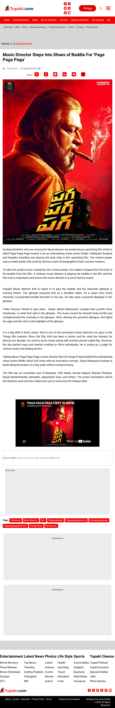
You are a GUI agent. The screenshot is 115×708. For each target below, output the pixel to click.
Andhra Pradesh (80, 20)
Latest (49, 662)
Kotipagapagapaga (98, 520)
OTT (2, 681)
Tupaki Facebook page (28, 458)
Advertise (25, 698)
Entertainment (21, 20)
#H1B (24, 27)
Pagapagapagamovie (76, 520)
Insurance (80, 681)
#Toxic (71, 27)
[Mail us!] (69, 12)
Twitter (57, 458)
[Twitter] (46, 74)
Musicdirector (31, 520)
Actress (49, 667)
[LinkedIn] (64, 74)
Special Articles (99, 671)
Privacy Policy (37, 698)
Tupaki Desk (12, 68)
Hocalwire (75, 698)
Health (61, 662)
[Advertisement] (57, 494)
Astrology (63, 667)
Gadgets (79, 667)
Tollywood (15, 520)
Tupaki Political (99, 662)
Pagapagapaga (55, 520)
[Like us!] (65, 3)
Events (49, 671)
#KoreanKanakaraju (37, 27)
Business (79, 671)
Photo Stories (98, 681)
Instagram (44, 458)
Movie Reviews (48, 20)
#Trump (80, 27)
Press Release (8, 667)
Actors (49, 681)
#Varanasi (8, 27)
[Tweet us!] (69, 3)
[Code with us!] (65, 12)
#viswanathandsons (57, 27)
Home (7, 20)
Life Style (65, 656)
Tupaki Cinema (102, 656)
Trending (29, 667)
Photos (63, 20)
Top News (30, 662)
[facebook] (36, 74)
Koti (43, 520)
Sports (79, 656)
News (35, 20)
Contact (16, 698)
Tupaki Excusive (99, 667)
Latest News (34, 656)
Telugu (87, 8)
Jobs (93, 676)
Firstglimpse (36, 525)
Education (63, 676)
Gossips (4, 676)
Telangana (98, 20)
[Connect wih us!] (69, 8)
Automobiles (81, 662)
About (8, 698)
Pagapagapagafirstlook (15, 525)
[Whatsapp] (55, 74)
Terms (49, 698)
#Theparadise (91, 27)
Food (60, 681)
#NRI (17, 27)
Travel (61, 671)
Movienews (51, 525)
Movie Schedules (10, 671)
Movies (49, 676)
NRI (108, 20)
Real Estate (80, 676)
